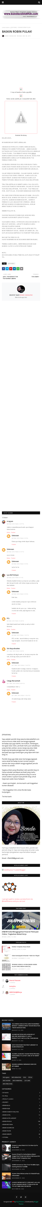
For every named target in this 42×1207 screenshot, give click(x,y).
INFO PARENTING (17, 1080)
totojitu (12, 986)
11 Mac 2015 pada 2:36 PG (16, 651)
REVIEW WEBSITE (21, 1134)
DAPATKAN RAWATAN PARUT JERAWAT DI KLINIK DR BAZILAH (25, 1046)
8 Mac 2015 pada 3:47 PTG (16, 524)
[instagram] (25, 1197)
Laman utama (5, 27)
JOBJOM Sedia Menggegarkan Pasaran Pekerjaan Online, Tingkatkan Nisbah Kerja (20, 933)
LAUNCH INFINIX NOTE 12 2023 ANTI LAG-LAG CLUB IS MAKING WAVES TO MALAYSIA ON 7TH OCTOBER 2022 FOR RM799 (26, 1184)
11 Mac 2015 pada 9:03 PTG (16, 683)
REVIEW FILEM (21, 1108)
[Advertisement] (21, 61)
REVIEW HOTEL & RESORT (21, 1118)
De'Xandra (21, 1092)
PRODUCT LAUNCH (21, 1099)
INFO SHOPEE (6, 1080)
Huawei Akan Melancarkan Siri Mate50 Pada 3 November (25, 1174)
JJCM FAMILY (14, 27)
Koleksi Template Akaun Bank (21, 947)
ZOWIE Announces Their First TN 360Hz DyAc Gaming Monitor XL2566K (25, 1166)
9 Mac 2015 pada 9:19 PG (20, 538)
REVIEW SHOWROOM (21, 1128)
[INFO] (21, 921)
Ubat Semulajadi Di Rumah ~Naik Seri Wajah (25, 955)
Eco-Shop (21, 1096)
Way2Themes (20, 1202)
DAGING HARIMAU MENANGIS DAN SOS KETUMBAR (24, 1065)
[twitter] (21, 1197)
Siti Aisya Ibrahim (13, 648)
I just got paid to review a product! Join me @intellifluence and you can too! (17, 900)
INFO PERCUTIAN (7, 1084)
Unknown (15, 535)
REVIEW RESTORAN (21, 1124)
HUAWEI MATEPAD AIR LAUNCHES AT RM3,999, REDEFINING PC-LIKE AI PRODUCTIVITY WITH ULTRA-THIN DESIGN (25, 1036)
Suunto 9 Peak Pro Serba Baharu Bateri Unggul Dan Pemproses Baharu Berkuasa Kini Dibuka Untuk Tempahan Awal (26, 1156)
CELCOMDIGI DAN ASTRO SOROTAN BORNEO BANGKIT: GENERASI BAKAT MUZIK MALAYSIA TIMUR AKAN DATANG (26, 1026)
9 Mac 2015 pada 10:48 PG (16, 621)
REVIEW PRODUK (21, 1121)
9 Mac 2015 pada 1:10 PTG (21, 635)
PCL (8, 618)
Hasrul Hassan (14, 980)
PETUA (30, 1077)
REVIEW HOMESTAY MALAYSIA (21, 1112)
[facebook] (16, 1197)
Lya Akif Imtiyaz (13, 575)
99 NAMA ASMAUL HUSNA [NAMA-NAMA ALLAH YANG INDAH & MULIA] (24, 965)
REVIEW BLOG (21, 1105)
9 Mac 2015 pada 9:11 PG (15, 577)
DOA (24, 1077)
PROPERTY (21, 1102)
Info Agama (6, 1077)
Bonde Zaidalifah (10, 36)
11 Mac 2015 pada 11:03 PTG (21, 695)
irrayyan (10, 521)
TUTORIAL (21, 1137)
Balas (8, 532)
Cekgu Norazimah (13, 681)
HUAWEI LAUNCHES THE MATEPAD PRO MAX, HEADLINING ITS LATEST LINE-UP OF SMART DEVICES (26, 1055)
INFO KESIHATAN (16, 1077)
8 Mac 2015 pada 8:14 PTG (16, 551)
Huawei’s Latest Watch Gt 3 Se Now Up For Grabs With (25, 1146)
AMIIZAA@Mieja (15, 992)
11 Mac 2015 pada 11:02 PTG (21, 665)
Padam (13, 532)
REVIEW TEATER (21, 1131)
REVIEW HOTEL (21, 1115)
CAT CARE (27, 1080)
